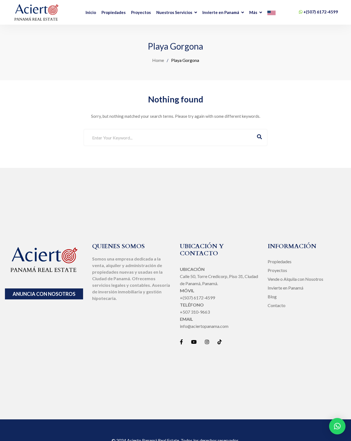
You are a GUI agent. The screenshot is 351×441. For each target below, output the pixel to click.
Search (259, 137)
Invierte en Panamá (285, 287)
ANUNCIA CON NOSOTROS (44, 294)
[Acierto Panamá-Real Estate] (36, 12)
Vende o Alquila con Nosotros (295, 279)
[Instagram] (207, 341)
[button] (337, 426)
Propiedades (279, 261)
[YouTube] (194, 341)
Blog (272, 296)
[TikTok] (219, 341)
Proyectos (277, 270)
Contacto (276, 305)
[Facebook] (181, 341)
